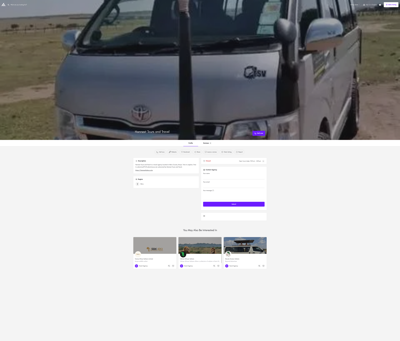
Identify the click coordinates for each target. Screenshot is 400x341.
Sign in (368, 5)
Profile (191, 143)
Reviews (207, 143)
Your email (206, 182)
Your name (206, 173)
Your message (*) (208, 190)
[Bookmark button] (173, 266)
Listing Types (354, 5)
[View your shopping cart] (380, 5)
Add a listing (392, 4)
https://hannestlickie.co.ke (144, 170)
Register (374, 5)
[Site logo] (4, 4)
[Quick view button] (169, 266)
